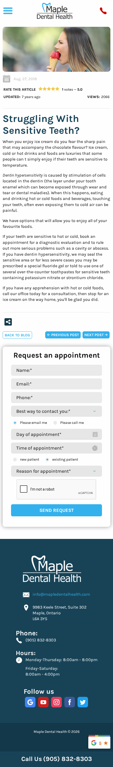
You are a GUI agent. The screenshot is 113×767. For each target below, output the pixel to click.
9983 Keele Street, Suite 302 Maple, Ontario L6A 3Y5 (59, 613)
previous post (64, 335)
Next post (94, 335)
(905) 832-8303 (40, 639)
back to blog (17, 335)
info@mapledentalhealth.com (61, 594)
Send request (56, 510)
